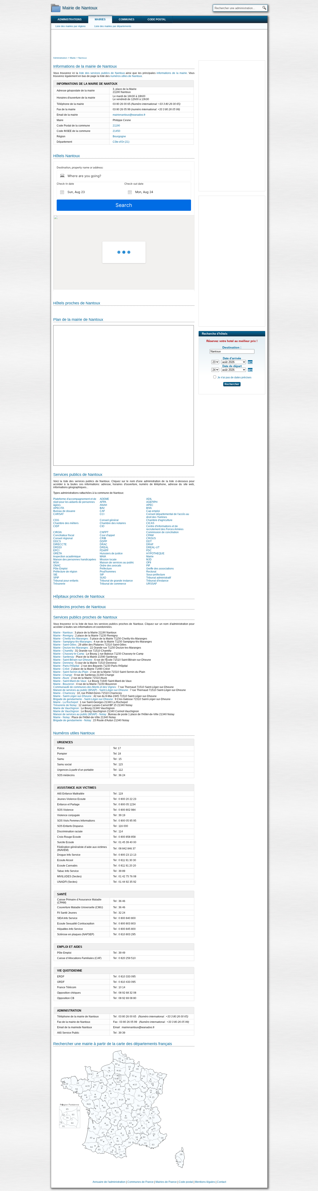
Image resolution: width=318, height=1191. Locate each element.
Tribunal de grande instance (116, 580)
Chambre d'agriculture (159, 520)
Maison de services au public (117, 562)
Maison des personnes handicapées (74, 559)
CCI (102, 514)
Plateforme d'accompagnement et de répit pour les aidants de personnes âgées (74, 502)
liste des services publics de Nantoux (102, 73)
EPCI (56, 550)
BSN (149, 508)
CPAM (150, 535)
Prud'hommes (108, 571)
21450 (116, 131)
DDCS (57, 541)
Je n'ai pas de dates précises (234, 377)
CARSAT (58, 514)
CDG (56, 520)
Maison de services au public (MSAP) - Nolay (79, 714)
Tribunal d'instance (157, 580)
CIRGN (57, 532)
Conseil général (109, 520)
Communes (126, 19)
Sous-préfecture (155, 574)
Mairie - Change (62, 674)
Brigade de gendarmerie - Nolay (72, 720)
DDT (149, 541)
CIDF (56, 526)
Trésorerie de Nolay (65, 705)
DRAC (103, 544)
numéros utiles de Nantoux (126, 76)
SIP (102, 574)
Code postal (157, 19)
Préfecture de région (65, 571)
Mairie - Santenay (63, 656)
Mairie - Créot (61, 668)
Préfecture (106, 568)
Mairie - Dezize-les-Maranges (70, 647)
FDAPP (104, 550)
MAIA (103, 556)
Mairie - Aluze (61, 677)
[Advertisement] (159, 42)
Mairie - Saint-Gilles (64, 644)
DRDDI (57, 547)
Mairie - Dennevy (63, 662)
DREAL (104, 547)
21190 (116, 125)
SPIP (56, 577)
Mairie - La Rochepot (65, 702)
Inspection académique (67, 556)
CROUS (151, 538)
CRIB (103, 538)
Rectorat (151, 571)
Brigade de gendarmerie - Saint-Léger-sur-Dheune (83, 699)
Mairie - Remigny (63, 635)
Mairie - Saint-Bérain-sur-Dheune (72, 659)
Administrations (70, 19)
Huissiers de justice (111, 553)
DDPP (103, 541)
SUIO (103, 577)
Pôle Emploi (60, 568)
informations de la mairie (172, 73)
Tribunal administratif (158, 577)
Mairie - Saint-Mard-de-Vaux (69, 681)
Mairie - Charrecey (64, 693)
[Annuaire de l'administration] (56, 7)
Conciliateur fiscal (63, 535)
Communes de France (140, 1181)
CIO (102, 526)
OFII (148, 562)
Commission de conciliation (162, 532)
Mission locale (108, 559)
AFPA (103, 502)
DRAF (149, 544)
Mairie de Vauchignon (66, 708)
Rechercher (232, 384)
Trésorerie (59, 583)
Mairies (100, 19)
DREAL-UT (152, 547)
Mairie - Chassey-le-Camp (68, 653)
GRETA (57, 553)
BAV (102, 508)
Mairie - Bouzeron (63, 684)
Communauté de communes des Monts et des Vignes (84, 687)
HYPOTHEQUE (155, 553)
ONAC (57, 565)
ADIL (149, 498)
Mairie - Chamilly (63, 650)
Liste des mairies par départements (112, 26)
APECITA (58, 508)
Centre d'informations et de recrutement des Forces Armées (164, 528)
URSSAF (151, 583)
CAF (102, 511)
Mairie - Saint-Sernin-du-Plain (70, 671)
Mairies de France (166, 1181)
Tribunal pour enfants (65, 580)
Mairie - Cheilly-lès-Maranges (70, 638)
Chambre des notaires (113, 523)
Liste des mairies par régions (70, 26)
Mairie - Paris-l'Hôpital (66, 665)
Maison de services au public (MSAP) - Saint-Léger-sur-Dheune (90, 690)
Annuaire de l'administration (109, 1181)
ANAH (103, 505)
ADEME (104, 498)
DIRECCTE (60, 544)
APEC (149, 505)
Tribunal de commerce (113, 583)
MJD (149, 559)
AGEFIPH (151, 502)
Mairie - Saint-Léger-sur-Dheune (72, 696)
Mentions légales (205, 1181)
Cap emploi (153, 511)
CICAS (150, 523)
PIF (148, 565)
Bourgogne (119, 136)
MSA (56, 562)
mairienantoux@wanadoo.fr (129, 114)
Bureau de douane (64, 511)
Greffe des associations (160, 568)
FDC (149, 550)
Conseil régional (63, 538)
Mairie (150, 556)
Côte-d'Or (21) (121, 141)
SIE (55, 574)
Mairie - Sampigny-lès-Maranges (72, 641)
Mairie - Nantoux (63, 632)
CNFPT (104, 532)
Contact (221, 1181)
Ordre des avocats (110, 565)
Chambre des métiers (66, 523)
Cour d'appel (107, 535)
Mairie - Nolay (61, 717)
